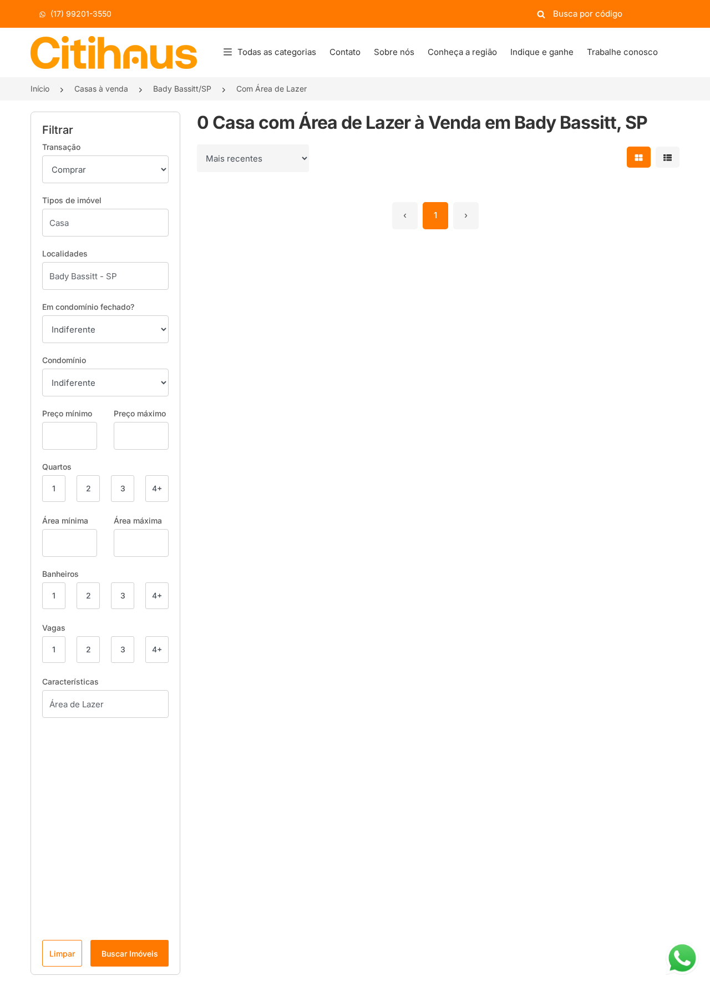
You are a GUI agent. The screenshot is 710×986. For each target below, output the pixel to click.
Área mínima (65, 520)
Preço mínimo (67, 413)
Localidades (65, 253)
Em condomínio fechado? (88, 306)
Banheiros (60, 573)
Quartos (57, 466)
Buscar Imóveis (130, 953)
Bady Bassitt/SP (182, 88)
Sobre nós (394, 52)
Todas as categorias (276, 52)
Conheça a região (462, 52)
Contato (345, 52)
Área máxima (138, 520)
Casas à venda (101, 88)
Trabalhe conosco (622, 52)
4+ (157, 488)
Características (70, 681)
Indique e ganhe (542, 52)
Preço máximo (140, 413)
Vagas (53, 627)
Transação (61, 147)
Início (40, 88)
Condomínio (64, 360)
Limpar (62, 953)
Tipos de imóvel (72, 200)
